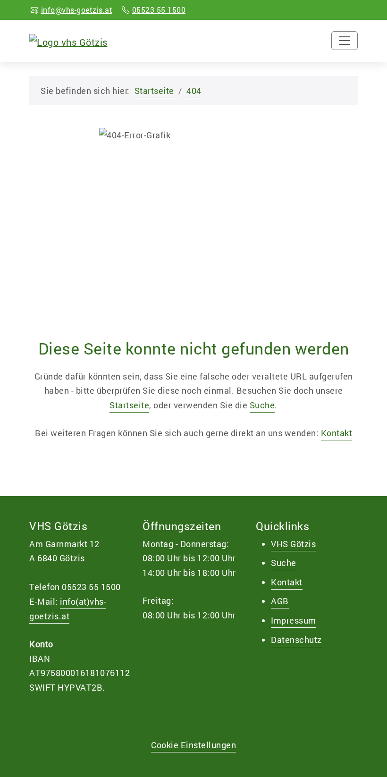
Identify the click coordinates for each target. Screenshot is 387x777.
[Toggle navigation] (344, 40)
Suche (262, 405)
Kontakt (337, 433)
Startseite (154, 90)
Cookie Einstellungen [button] (193, 745)
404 (194, 90)
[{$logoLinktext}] (68, 40)
